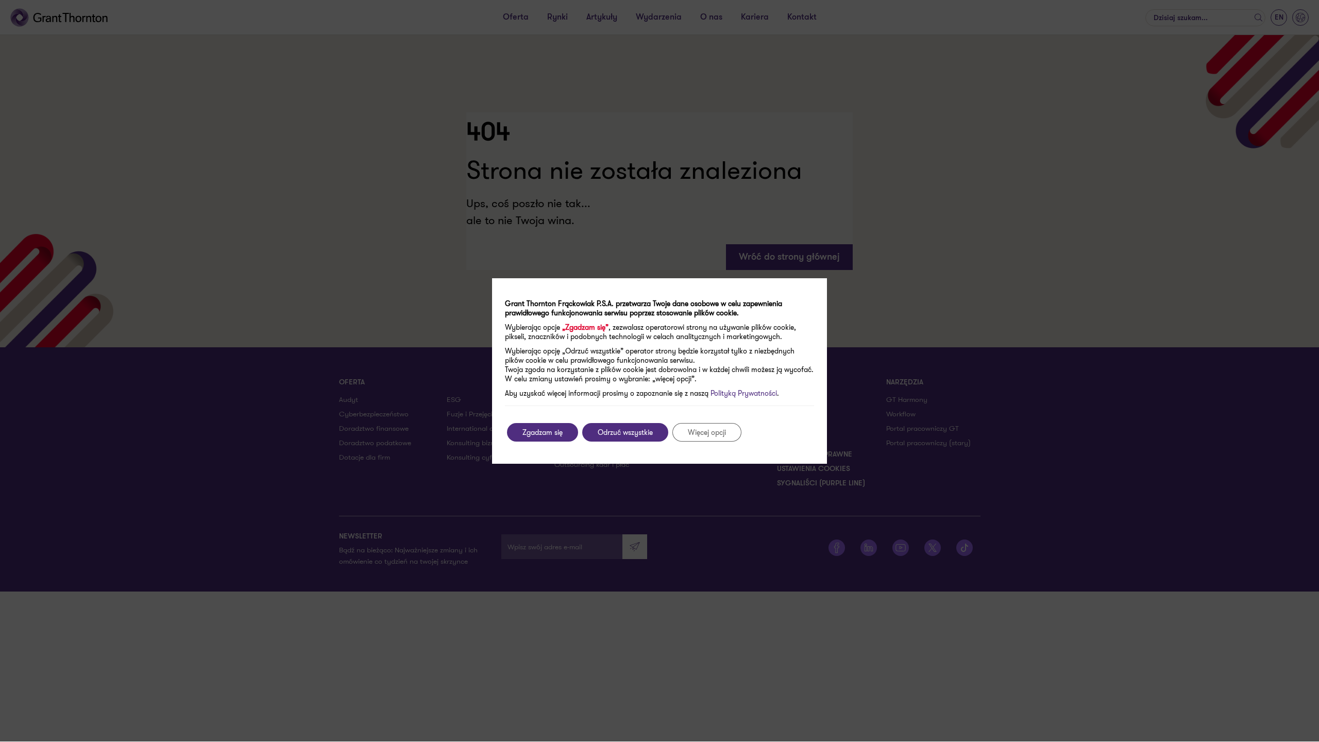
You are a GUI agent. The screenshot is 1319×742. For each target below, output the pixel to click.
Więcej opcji (707, 432)
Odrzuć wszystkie (625, 432)
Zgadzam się (542, 432)
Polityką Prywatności (744, 393)
